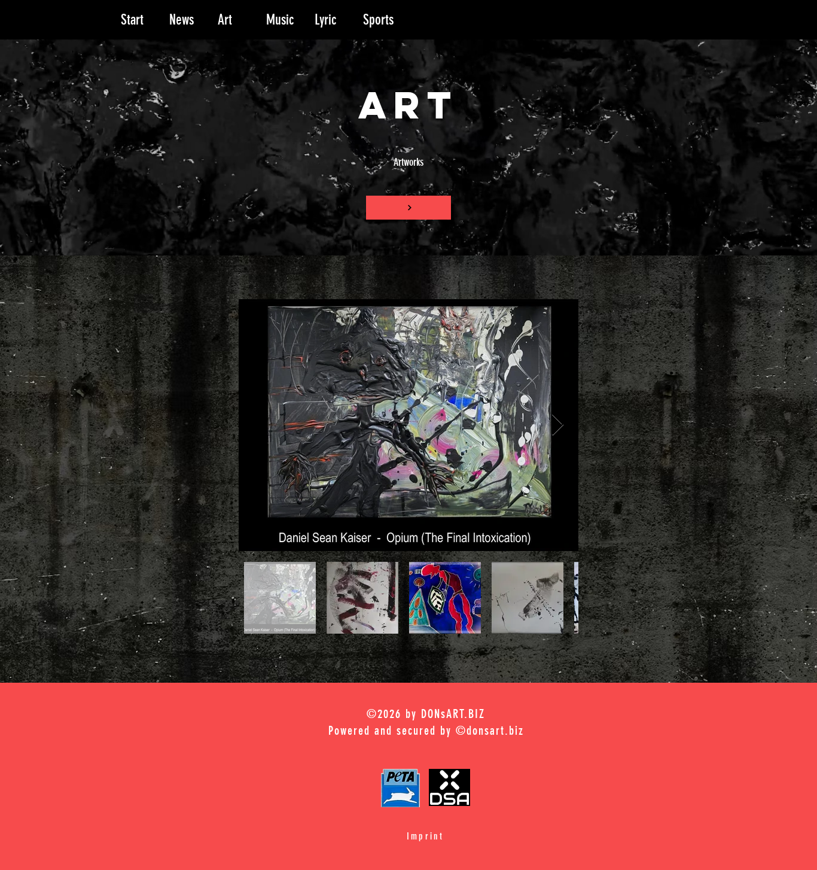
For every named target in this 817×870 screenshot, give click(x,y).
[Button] (408, 208)
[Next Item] (558, 425)
